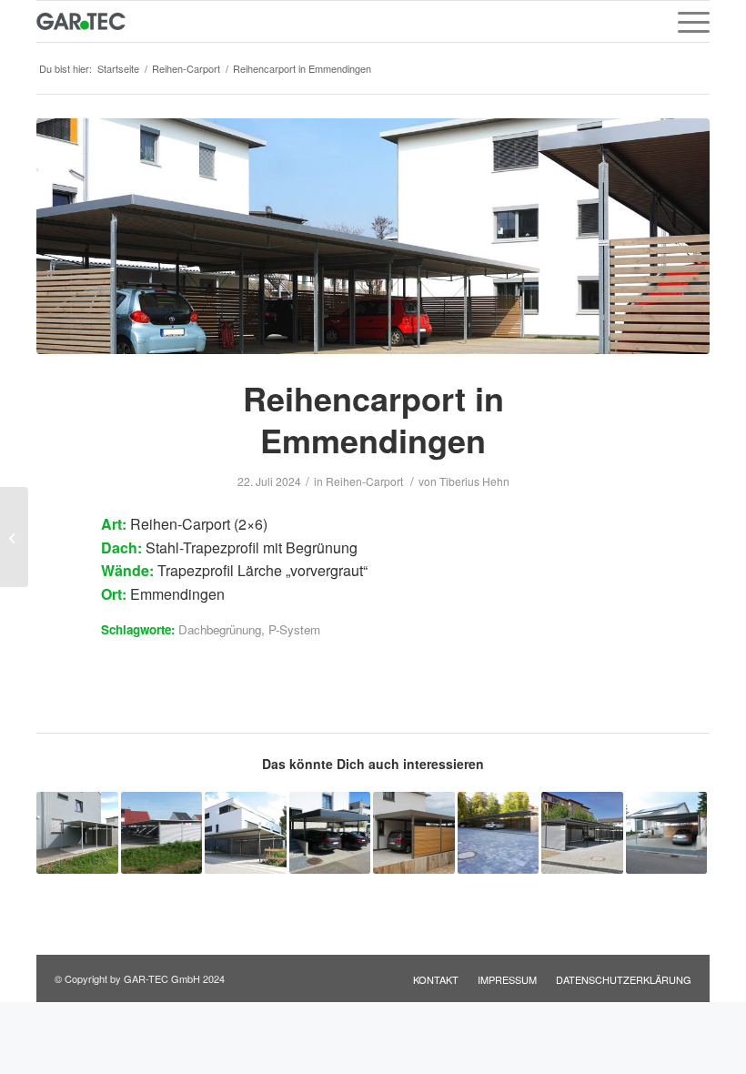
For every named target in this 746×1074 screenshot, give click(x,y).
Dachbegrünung (219, 629)
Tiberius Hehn (474, 481)
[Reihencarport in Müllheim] (14, 537)
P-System (294, 629)
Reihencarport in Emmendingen (373, 419)
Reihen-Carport (364, 481)
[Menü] (685, 21)
